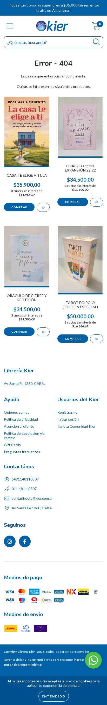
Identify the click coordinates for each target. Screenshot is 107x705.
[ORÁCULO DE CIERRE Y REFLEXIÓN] (43, 331)
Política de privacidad (21, 419)
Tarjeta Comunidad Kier (76, 426)
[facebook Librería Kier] (25, 541)
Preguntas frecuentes (22, 452)
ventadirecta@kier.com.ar (32, 498)
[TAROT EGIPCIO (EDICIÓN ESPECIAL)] (96, 338)
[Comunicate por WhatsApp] (93, 660)
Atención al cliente (19, 426)
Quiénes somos (16, 412)
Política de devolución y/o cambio (24, 435)
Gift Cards (12, 445)
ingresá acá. (82, 660)
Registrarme (67, 412)
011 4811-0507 (24, 488)
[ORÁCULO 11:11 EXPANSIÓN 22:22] (96, 202)
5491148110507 (25, 479)
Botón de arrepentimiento (23, 665)
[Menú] (10, 26)
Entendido (53, 696)
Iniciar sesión (68, 419)
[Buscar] (96, 42)
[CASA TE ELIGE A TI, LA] (43, 207)
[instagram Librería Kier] (10, 541)
